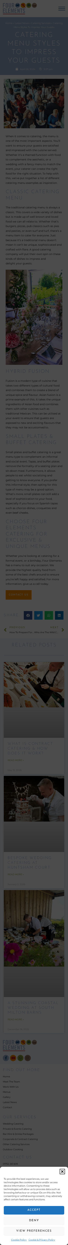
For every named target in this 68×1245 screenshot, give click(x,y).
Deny (34, 1220)
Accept (34, 1210)
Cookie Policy (19, 1239)
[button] (62, 1171)
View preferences (34, 1231)
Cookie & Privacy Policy (42, 1239)
